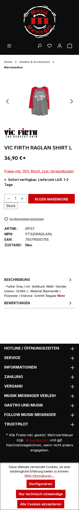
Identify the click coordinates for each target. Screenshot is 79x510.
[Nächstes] (71, 101)
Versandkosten (37, 440)
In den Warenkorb (51, 199)
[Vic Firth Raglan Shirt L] (39, 101)
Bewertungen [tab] (17, 303)
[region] (39, 101)
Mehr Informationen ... (39, 476)
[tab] (38, 287)
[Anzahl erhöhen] (22, 198)
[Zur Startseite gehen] (39, 21)
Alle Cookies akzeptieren (41, 504)
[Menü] (9, 45)
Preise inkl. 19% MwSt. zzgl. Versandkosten (39, 171)
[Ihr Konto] (60, 45)
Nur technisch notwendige (41, 494)
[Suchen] (39, 45)
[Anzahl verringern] (8, 198)
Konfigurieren (40, 484)
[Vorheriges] (7, 101)
